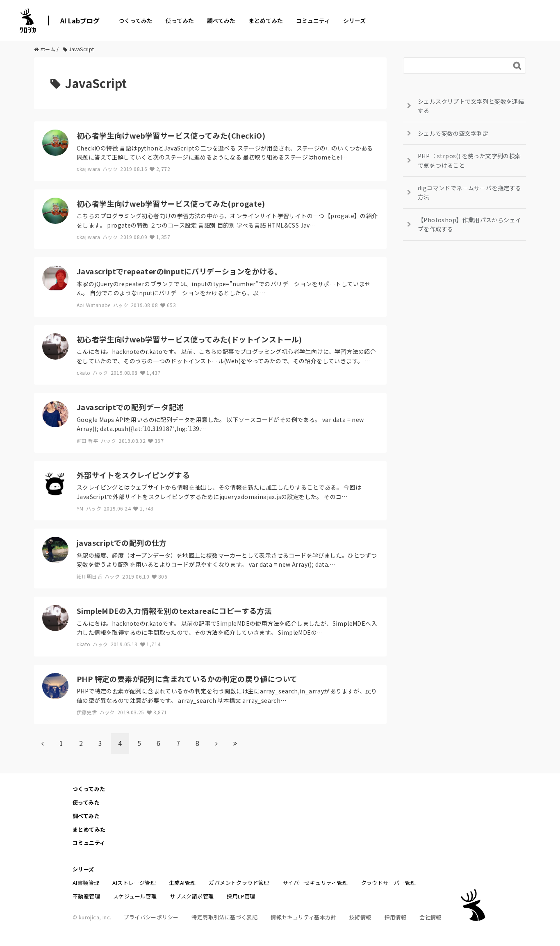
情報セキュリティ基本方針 (303, 917)
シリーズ (354, 20)
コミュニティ (313, 20)
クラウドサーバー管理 (388, 883)
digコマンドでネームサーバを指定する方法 (469, 192)
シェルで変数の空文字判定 (453, 133)
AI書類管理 (86, 883)
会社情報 (430, 917)
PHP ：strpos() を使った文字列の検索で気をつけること (469, 160)
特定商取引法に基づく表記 (224, 917)
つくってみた (135, 20)
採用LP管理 (241, 896)
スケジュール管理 (135, 896)
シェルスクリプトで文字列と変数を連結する (471, 105)
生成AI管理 (182, 883)
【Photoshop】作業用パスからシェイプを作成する (469, 224)
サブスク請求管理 (192, 896)
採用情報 (396, 917)
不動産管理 (86, 896)
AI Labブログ (80, 20)
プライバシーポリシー (150, 917)
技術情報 (360, 917)
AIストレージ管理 (134, 883)
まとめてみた (265, 20)
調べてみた (221, 20)
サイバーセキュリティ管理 (315, 883)
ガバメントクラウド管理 (239, 883)
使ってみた (180, 20)
